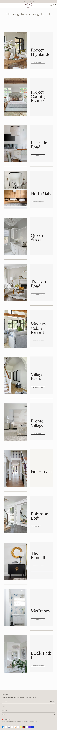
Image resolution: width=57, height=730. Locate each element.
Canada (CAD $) (7, 719)
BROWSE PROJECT (36, 526)
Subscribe (52, 701)
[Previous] (19, 1)
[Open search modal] (51, 5)
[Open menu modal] (2, 5)
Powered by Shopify (6, 722)
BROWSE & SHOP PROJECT (38, 62)
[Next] (37, 1)
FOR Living (11, 721)
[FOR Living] (28, 5)
